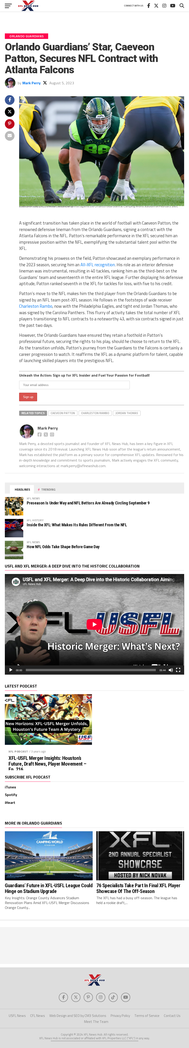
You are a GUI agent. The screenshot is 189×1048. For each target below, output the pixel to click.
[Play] (11, 670)
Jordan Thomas (126, 413)
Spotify (11, 794)
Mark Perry (31, 83)
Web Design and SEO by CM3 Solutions (77, 1015)
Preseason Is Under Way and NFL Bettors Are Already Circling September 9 (88, 503)
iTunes (10, 787)
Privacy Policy (120, 1015)
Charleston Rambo (35, 306)
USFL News (17, 1015)
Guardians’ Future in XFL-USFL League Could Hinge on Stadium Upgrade (48, 888)
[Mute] (170, 670)
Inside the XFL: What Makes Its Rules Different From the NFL (77, 524)
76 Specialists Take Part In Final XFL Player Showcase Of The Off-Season (138, 888)
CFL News (37, 1015)
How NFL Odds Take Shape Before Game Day (63, 546)
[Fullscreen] (178, 670)
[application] (94, 624)
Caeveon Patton (63, 413)
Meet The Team (96, 1021)
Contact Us (172, 1015)
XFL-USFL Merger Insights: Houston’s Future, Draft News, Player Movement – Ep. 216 (47, 763)
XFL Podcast (18, 751)
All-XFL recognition (97, 264)
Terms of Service (146, 1015)
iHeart (10, 802)
